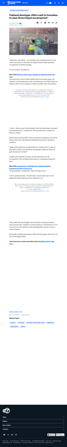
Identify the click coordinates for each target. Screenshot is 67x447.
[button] (3, 2)
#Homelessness (31, 95)
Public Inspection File (7, 442)
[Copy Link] (56, 22)
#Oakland (24, 95)
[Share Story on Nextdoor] (48, 22)
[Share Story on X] (41, 22)
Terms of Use (48, 440)
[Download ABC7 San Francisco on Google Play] (60, 434)
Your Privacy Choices (14, 440)
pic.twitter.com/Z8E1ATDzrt (34, 189)
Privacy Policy (6, 440)
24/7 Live (25, 3)
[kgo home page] (6, 410)
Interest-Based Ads (57, 440)
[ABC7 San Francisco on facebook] (4, 434)
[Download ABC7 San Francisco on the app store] (51, 434)
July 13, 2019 (45, 97)
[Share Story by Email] (52, 22)
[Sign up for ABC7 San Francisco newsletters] (16, 434)
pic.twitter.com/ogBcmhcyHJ (42, 95)
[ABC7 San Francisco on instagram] (12, 434)
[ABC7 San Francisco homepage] (13, 3)
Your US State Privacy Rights (38, 440)
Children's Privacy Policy (25, 440)
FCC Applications (17, 442)
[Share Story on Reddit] (45, 22)
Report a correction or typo (15, 312)
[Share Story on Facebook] (37, 22)
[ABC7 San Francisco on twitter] (8, 434)
